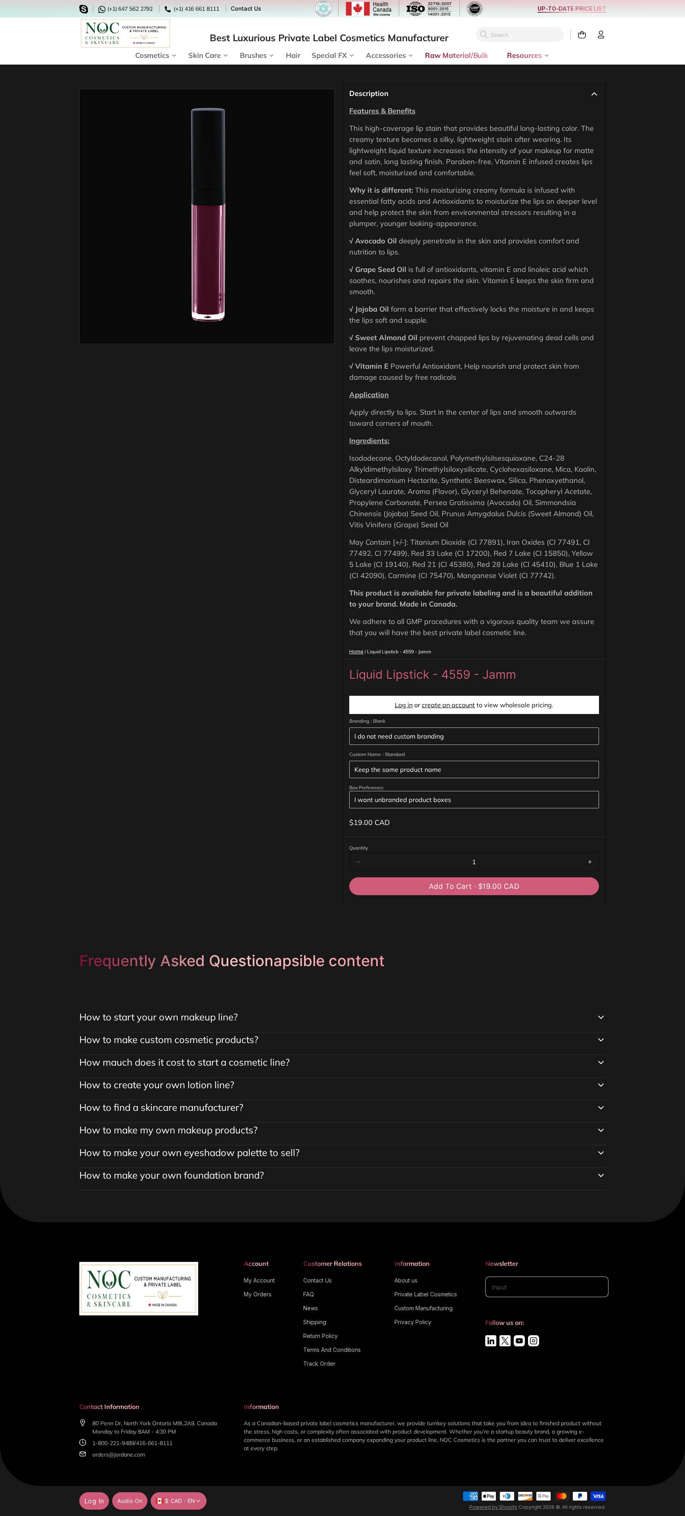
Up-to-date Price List (572, 8)
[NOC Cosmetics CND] (125, 33)
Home (356, 652)
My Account (259, 1280)
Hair (293, 55)
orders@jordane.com (118, 1454)
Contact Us (246, 8)
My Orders (258, 1294)
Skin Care (204, 55)
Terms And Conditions (332, 1349)
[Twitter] (505, 1340)
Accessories (386, 55)
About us (405, 1280)
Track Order (319, 1363)
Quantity (358, 848)
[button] (474, 886)
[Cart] (578, 35)
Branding (367, 721)
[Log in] (598, 35)
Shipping (314, 1322)
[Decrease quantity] (358, 862)
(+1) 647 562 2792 (129, 8)
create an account (448, 705)
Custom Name (377, 754)
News (310, 1308)
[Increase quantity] (590, 862)
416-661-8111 (154, 1443)
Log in (404, 705)
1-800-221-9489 (113, 1443)
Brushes (253, 55)
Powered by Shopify (493, 1507)
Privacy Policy (412, 1322)
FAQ (308, 1294)
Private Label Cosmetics (425, 1294)
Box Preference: (366, 788)
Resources (524, 55)
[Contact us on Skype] (85, 8)
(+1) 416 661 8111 (195, 8)
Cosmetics (152, 55)
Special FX (329, 55)
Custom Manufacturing (423, 1308)
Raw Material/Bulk (456, 55)
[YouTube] (519, 1340)
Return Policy (320, 1335)
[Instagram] (533, 1340)
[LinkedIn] (490, 1340)
